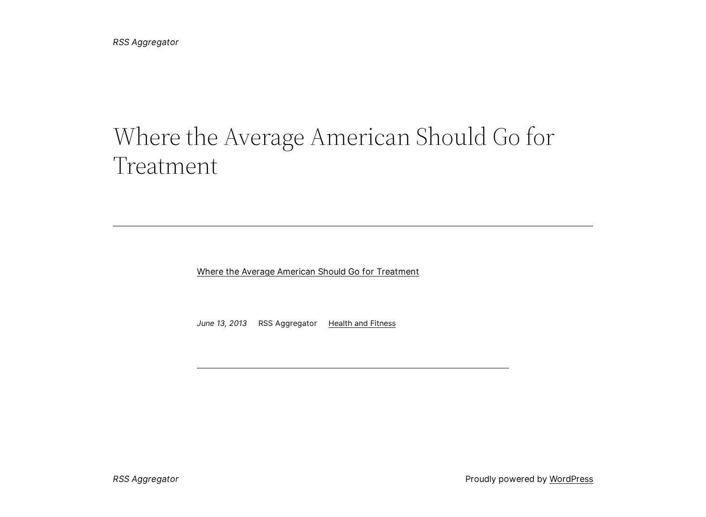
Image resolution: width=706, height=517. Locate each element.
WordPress (571, 479)
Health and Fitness (362, 323)
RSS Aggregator (146, 42)
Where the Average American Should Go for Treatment (308, 271)
